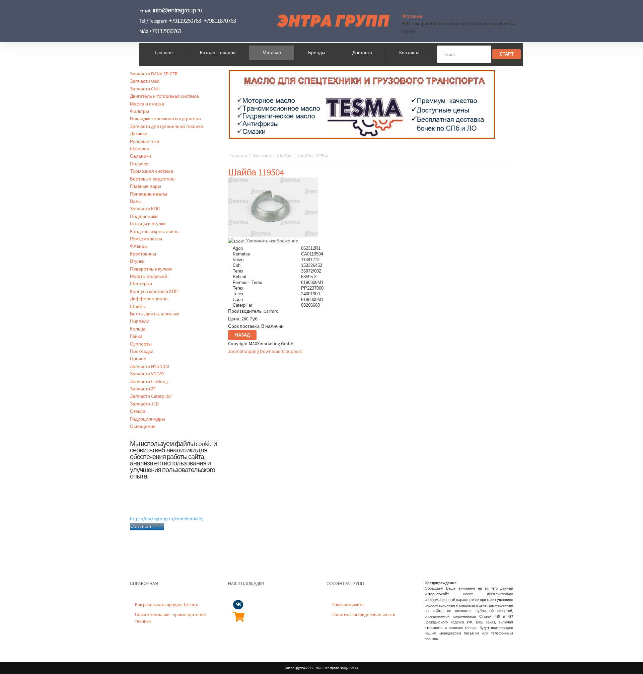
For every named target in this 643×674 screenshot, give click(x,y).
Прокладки (141, 351)
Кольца (138, 329)
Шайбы (138, 306)
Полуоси (139, 164)
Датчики (138, 134)
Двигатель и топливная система (164, 96)
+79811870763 (220, 20)
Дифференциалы (149, 299)
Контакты (409, 53)
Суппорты (141, 344)
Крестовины (143, 254)
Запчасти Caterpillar (151, 396)
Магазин (272, 53)
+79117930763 (165, 31)
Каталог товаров (217, 53)
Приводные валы (148, 194)
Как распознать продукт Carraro (166, 604)
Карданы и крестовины (155, 231)
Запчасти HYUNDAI (149, 366)
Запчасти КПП (145, 209)
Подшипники (144, 216)
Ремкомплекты (146, 239)
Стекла (137, 411)
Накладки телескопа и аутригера (165, 119)
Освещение (143, 426)
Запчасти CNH (145, 89)
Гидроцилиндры (147, 419)
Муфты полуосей (148, 276)
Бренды (316, 53)
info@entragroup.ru (177, 10)
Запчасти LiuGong (149, 381)
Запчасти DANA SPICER (153, 74)
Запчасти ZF (143, 389)
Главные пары (145, 186)
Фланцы (139, 246)
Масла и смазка (147, 104)
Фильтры (139, 111)
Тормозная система (151, 171)
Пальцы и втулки (148, 224)
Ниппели (139, 321)
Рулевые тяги (144, 141)
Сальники (140, 156)
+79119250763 (185, 20)
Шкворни (139, 149)
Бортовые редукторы (152, 179)
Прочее (138, 359)
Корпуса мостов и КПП (154, 291)
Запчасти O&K (145, 81)
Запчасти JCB (144, 404)
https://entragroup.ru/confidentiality (167, 519)
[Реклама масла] (362, 104)
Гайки (136, 336)
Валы (136, 201)
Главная (164, 53)
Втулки (137, 261)
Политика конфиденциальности (363, 614)
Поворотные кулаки (151, 269)
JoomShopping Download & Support (265, 351)
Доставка (362, 53)
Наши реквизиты (348, 604)
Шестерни (141, 284)
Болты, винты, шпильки (155, 314)
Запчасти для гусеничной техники (166, 126)
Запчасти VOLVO (147, 374)
